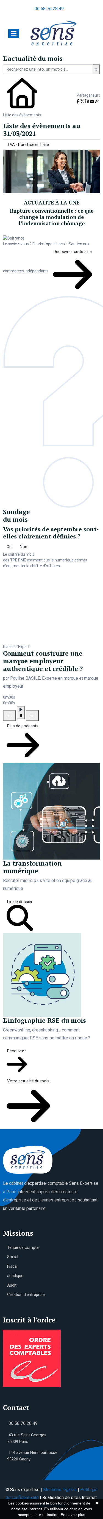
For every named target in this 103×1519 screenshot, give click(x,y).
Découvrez (16, 1050)
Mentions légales (60, 1489)
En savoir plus (73, 1514)
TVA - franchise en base (28, 144)
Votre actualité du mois (28, 1081)
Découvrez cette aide (73, 251)
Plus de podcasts (22, 726)
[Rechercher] (96, 69)
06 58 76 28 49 (49, 8)
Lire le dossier (19, 901)
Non (23, 546)
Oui (9, 546)
